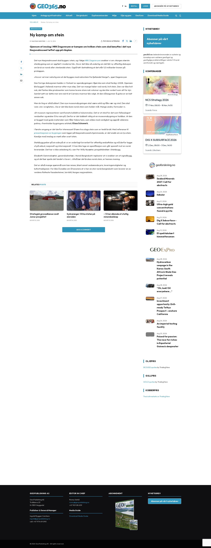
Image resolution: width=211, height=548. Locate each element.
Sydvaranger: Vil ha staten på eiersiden (81, 215)
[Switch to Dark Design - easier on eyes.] (180, 16)
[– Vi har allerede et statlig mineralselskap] (120, 201)
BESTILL (134, 6)
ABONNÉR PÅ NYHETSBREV (166, 6)
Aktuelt (69, 15)
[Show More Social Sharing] (135, 41)
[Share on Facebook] (123, 41)
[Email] (21, 80)
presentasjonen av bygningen (48, 133)
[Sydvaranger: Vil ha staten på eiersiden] (84, 201)
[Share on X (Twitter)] (127, 41)
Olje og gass (126, 15)
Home (43, 22)
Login (145, 6)
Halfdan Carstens (38, 41)
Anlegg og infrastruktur (51, 15)
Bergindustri (82, 15)
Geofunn (139, 15)
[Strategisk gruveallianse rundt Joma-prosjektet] (47, 201)
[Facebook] (21, 61)
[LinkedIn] (21, 74)
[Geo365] (48, 6)
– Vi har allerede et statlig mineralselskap (116, 215)
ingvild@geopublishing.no (40, 519)
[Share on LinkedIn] (131, 41)
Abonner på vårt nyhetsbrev (164, 501)
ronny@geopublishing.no (79, 502)
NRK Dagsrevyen (93, 60)
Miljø (114, 15)
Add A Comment (83, 230)
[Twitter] (21, 68)
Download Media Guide (158, 15)
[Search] (176, 15)
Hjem (34, 15)
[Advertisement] (161, 440)
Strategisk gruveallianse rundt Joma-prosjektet (44, 215)
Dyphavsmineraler (100, 15)
